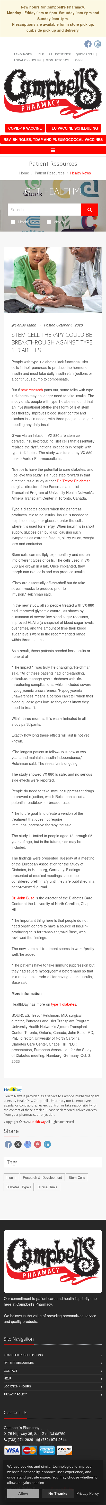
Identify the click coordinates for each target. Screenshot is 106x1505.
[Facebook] (88, 44)
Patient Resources (50, 172)
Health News (29, 221)
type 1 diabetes (63, 1004)
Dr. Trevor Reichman (74, 480)
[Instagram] (97, 44)
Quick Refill (85, 54)
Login (78, 60)
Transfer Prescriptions (23, 1355)
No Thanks (57, 1493)
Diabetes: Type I (18, 1186)
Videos (60, 221)
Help (40, 54)
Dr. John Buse (23, 897)
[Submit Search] (89, 209)
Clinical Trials (47, 1186)
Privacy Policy (15, 1394)
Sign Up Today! (57, 60)
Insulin (11, 1177)
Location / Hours (27, 60)
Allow (23, 1493)
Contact (10, 1370)
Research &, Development (42, 1177)
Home (24, 172)
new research (32, 389)
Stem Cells (77, 1177)
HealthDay (38, 1122)
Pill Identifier (60, 54)
